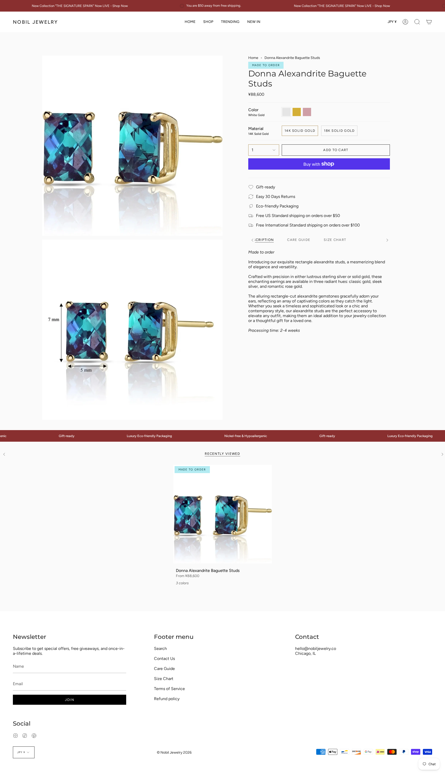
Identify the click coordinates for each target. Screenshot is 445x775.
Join (69, 700)
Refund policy (166, 698)
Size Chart (163, 678)
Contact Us (164, 658)
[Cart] (429, 22)
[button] (208, 22)
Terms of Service (169, 688)
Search (160, 648)
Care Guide (164, 668)
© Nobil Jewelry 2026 (174, 752)
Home (253, 58)
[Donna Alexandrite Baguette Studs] (222, 514)
